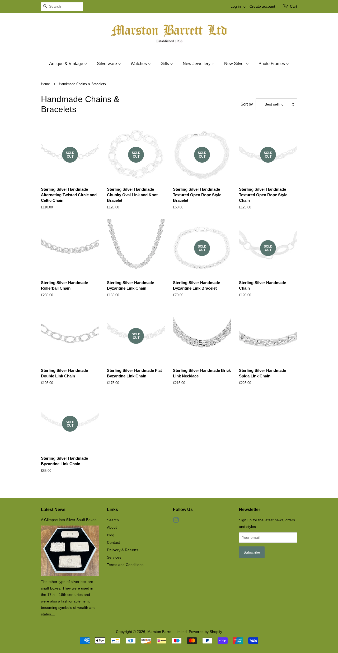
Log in (236, 6)
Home (45, 84)
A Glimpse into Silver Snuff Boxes (68, 520)
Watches (139, 63)
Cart (293, 6)
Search (113, 520)
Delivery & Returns (122, 550)
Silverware (107, 63)
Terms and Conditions (125, 565)
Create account (262, 6)
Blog (110, 535)
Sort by (247, 104)
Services (114, 557)
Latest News (53, 509)
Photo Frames (272, 63)
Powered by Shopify (205, 631)
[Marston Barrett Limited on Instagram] (176, 521)
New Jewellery (197, 63)
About (112, 527)
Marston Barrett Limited (167, 631)
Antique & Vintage (66, 63)
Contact (113, 542)
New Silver (235, 63)
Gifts (165, 63)
